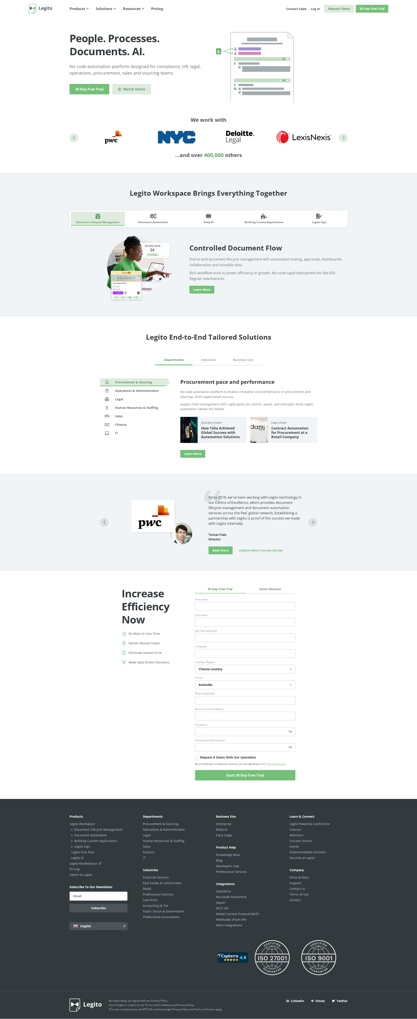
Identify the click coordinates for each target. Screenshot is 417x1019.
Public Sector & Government (163, 911)
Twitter (342, 1001)
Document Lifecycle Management (98, 829)
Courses (295, 829)
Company (201, 646)
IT (144, 858)
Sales (147, 846)
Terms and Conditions (158, 1005)
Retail (147, 889)
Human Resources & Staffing (163, 841)
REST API (222, 908)
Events (294, 846)
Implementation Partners (308, 852)
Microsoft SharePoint (231, 897)
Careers (295, 900)
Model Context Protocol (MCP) (237, 914)
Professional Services (158, 894)
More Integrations (229, 925)
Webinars (296, 835)
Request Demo (339, 9)
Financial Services (156, 877)
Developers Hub (227, 866)
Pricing (74, 869)
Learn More (201, 289)
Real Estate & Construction (162, 883)
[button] (74, 138)
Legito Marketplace (84, 863)
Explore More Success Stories (261, 550)
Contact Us (297, 889)
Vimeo (320, 1001)
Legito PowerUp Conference (310, 824)
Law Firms (150, 900)
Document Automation (90, 835)
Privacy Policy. (185, 1005)
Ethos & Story (299, 877)
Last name (201, 615)
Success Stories (301, 841)
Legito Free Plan (82, 852)
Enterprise (223, 824)
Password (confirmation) (210, 740)
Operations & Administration (164, 829)
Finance (148, 852)
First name (201, 599)
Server (199, 678)
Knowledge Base (228, 855)
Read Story (220, 550)
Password (201, 725)
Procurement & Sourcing (161, 824)
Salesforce (223, 891)
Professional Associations (161, 917)
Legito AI (77, 858)
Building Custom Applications (95, 841)
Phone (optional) (205, 693)
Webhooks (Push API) (231, 919)
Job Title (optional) (206, 631)
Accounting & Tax (155, 906)
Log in (315, 9)
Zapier (220, 902)
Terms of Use (299, 894)
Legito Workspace (82, 824)
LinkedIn (297, 1001)
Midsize (221, 829)
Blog (219, 860)
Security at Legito (302, 858)
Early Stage (224, 835)
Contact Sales (296, 9)
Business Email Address (209, 709)
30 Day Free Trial (372, 9)
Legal (147, 835)
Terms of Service (275, 763)
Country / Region (205, 662)
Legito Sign (82, 846)
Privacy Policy (159, 1000)
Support (295, 883)
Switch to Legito (81, 875)
